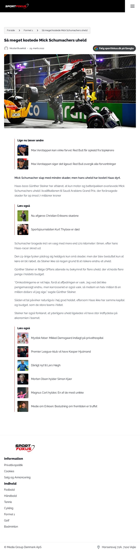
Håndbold (10, 495)
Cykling (8, 508)
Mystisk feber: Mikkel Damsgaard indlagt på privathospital (67, 338)
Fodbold (9, 489)
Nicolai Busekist (18, 48)
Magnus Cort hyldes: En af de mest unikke (57, 392)
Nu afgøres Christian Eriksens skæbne (55, 215)
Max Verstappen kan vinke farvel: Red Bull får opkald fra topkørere (72, 150)
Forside (11, 30)
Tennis (8, 502)
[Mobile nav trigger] (132, 6)
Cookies (9, 471)
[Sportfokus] (64, 6)
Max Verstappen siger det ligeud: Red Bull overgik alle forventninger (73, 164)
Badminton (11, 526)
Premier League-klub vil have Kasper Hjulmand (61, 351)
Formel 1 (28, 30)
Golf (6, 520)
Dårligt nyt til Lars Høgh (45, 365)
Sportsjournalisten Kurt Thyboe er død (55, 229)
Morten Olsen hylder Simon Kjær (51, 379)
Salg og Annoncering (17, 477)
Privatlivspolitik (13, 465)
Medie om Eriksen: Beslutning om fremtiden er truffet (64, 406)
